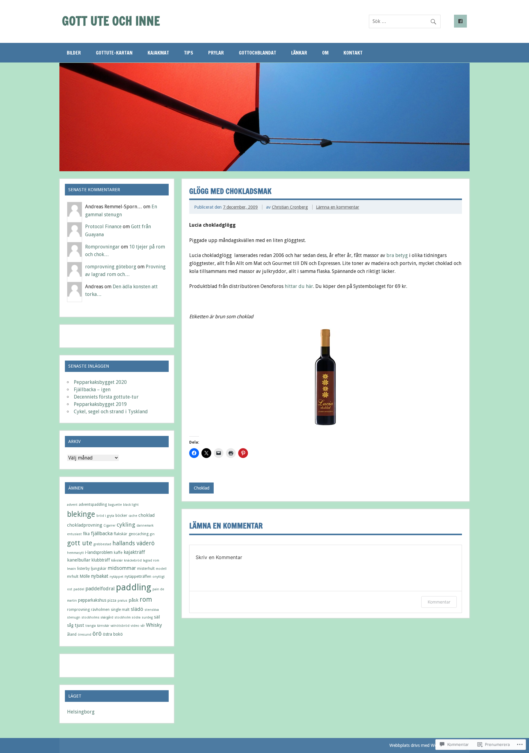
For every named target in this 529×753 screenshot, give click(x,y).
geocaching (138, 534)
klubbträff (101, 560)
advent (72, 505)
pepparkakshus (92, 600)
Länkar (299, 52)
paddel (78, 589)
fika (86, 533)
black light (131, 505)
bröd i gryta (105, 516)
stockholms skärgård (97, 617)
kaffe (118, 552)
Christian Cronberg (290, 207)
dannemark (145, 526)
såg (70, 625)
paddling (133, 587)
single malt (120, 609)
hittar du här (299, 286)
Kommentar (439, 601)
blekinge (81, 514)
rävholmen (100, 609)
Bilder (74, 52)
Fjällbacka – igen (92, 389)
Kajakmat (158, 52)
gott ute (79, 543)
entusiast (74, 534)
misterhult (146, 568)
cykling (126, 524)
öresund (84, 635)
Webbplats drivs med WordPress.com (425, 745)
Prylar (216, 52)
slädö (137, 609)
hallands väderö (133, 543)
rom (146, 599)
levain (71, 569)
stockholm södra (127, 617)
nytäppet (116, 577)
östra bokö (113, 634)
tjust (79, 625)
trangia (90, 626)
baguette (115, 505)
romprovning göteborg (110, 267)
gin (152, 534)
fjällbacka (102, 533)
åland (72, 634)
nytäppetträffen (138, 576)
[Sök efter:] (405, 21)
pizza (111, 600)
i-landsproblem (99, 552)
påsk (133, 600)
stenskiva (151, 610)
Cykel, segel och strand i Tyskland (111, 411)
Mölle (85, 576)
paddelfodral (100, 589)
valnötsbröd (120, 626)
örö (97, 633)
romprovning (78, 609)
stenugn (73, 617)
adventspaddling (93, 504)
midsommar (122, 568)
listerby (83, 568)
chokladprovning (84, 525)
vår (143, 626)
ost (69, 589)
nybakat (99, 576)
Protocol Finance (103, 226)
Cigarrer (109, 526)
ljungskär (99, 568)
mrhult (72, 576)
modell (161, 569)
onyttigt (158, 577)
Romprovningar (102, 247)
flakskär (120, 534)
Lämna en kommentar (337, 207)
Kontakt (352, 52)
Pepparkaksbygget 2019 (100, 404)
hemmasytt (75, 553)
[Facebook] (460, 21)
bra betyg (397, 255)
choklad (146, 515)
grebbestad (102, 544)
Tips (188, 52)
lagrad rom (151, 560)
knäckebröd (133, 560)
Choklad (201, 488)
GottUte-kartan (114, 52)
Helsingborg (81, 712)
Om (325, 52)
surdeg (147, 617)
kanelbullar (78, 560)
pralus (122, 601)
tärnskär (103, 626)
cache (133, 516)
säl (157, 617)
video (135, 626)
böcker (121, 515)
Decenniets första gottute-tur (106, 397)
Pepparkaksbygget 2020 (100, 382)
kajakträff (134, 552)
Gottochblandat (257, 52)
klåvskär (117, 560)
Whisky (154, 625)
